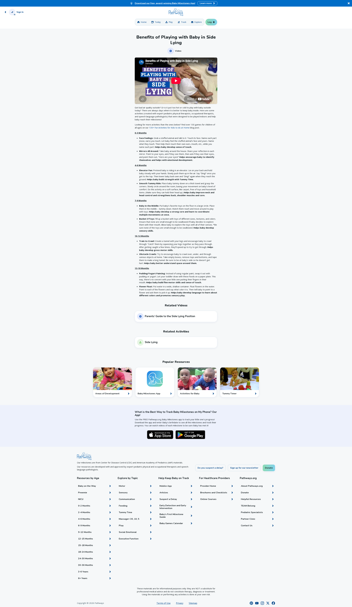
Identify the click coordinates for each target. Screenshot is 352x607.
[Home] (176, 12)
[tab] (142, 22)
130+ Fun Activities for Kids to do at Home (169, 127)
